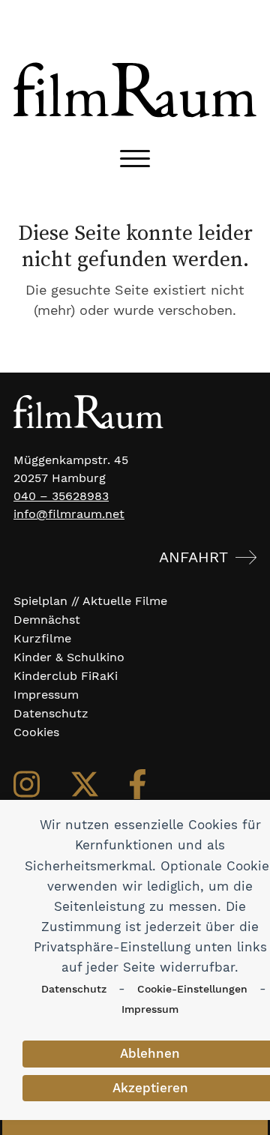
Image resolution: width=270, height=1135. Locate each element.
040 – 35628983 (61, 496)
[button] (135, 158)
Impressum (150, 1009)
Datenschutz (73, 989)
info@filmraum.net (69, 514)
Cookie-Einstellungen (192, 989)
